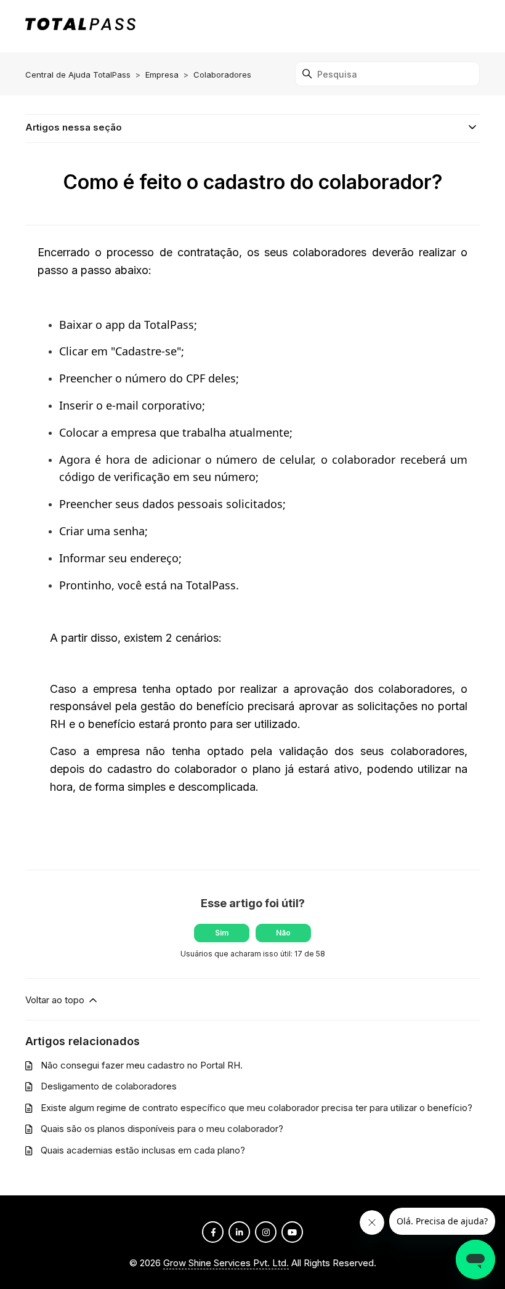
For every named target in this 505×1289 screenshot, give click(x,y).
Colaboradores (222, 74)
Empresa (162, 74)
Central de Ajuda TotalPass (78, 74)
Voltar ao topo (56, 1000)
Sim (221, 932)
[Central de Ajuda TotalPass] (80, 26)
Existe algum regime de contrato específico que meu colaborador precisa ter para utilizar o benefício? (256, 1107)
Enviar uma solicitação (427, 25)
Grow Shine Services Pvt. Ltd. (226, 1263)
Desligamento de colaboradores (109, 1086)
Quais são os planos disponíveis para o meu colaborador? (162, 1128)
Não (283, 932)
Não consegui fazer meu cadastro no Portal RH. (142, 1065)
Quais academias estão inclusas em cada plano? (143, 1150)
